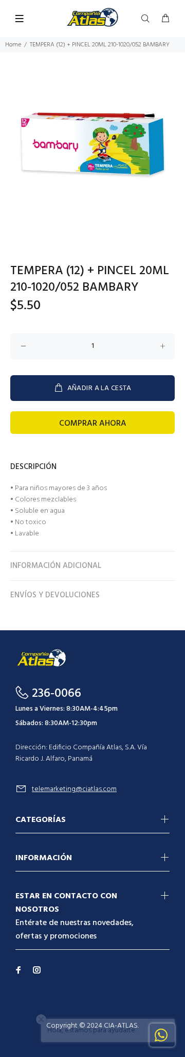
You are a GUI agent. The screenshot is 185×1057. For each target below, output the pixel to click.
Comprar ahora (92, 423)
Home (13, 45)
